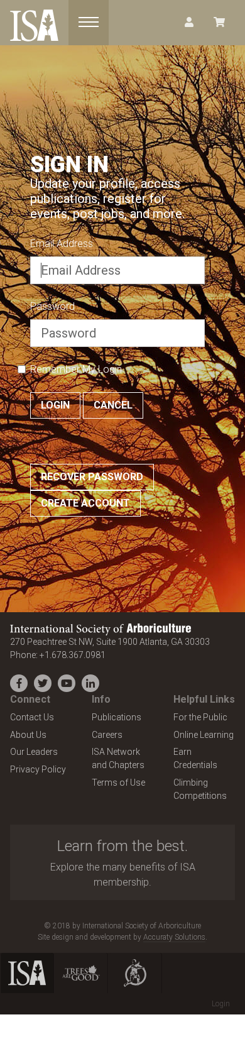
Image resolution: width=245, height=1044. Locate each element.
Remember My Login (76, 369)
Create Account (85, 503)
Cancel (113, 405)
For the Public (200, 717)
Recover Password (92, 477)
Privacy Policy (38, 769)
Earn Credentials (195, 758)
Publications (116, 717)
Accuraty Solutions (174, 937)
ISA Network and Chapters (118, 758)
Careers (107, 735)
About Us (28, 735)
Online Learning (203, 735)
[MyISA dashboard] (189, 22)
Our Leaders (34, 752)
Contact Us (32, 717)
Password (52, 306)
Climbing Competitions (200, 789)
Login (55, 405)
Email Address (61, 244)
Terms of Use (118, 783)
